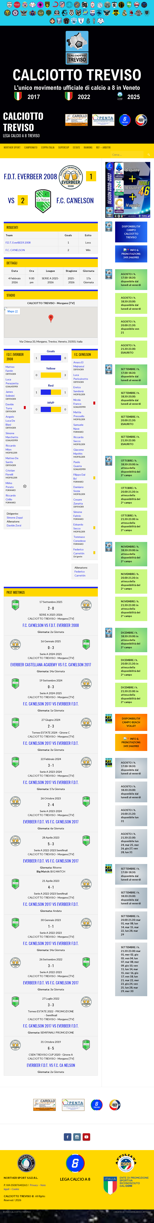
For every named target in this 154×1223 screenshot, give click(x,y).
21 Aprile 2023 (50, 880)
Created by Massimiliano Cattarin (132, 1212)
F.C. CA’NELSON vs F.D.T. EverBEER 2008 (51, 625)
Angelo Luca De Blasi (10, 420)
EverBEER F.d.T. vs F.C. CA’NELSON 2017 (51, 821)
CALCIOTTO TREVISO (23, 121)
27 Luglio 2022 (50, 998)
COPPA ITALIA (47, 147)
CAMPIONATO (30, 147)
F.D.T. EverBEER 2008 (18, 242)
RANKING (88, 147)
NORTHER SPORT (12, 147)
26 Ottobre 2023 (51, 798)
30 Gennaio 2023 (51, 920)
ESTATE (76, 147)
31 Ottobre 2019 (51, 1041)
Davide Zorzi (14, 525)
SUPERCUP (63, 147)
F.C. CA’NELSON (15, 250)
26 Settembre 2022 (50, 959)
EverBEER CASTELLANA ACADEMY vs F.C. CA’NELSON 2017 (51, 664)
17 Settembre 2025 (50, 601)
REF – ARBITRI (103, 147)
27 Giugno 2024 (51, 719)
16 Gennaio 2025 (51, 641)
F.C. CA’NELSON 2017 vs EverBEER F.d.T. (51, 704)
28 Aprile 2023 (50, 837)
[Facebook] (67, 1137)
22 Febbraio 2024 (51, 759)
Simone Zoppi (15, 517)
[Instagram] (77, 1137)
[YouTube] (86, 1137)
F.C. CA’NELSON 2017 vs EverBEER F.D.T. (51, 904)
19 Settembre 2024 (50, 680)
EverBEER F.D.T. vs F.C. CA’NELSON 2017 (51, 861)
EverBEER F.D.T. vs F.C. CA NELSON (51, 1065)
